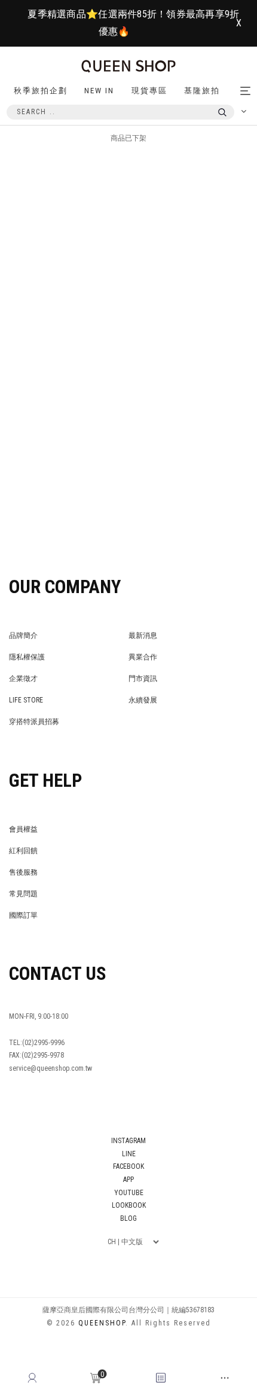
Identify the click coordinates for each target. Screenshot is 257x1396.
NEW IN (99, 90)
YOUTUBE (128, 1193)
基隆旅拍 (202, 90)
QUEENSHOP (102, 1323)
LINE (129, 1154)
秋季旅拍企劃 (41, 90)
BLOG (128, 1218)
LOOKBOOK (129, 1205)
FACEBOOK (128, 1166)
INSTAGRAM (128, 1141)
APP (128, 1179)
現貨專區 (149, 90)
